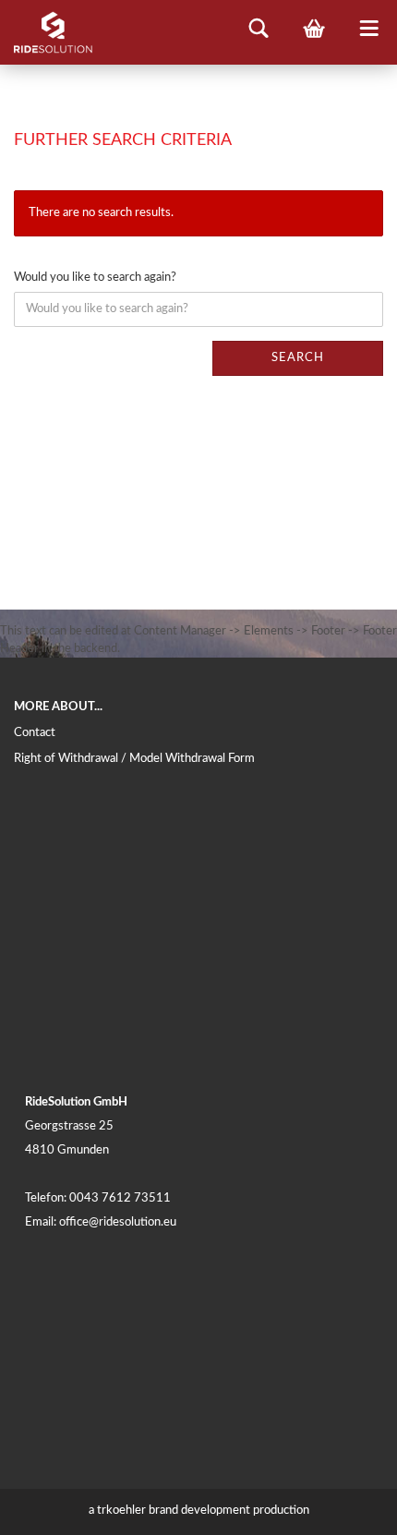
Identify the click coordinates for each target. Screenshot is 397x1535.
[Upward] (346, 1507)
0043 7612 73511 (120, 1198)
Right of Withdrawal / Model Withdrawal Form (134, 759)
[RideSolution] (46, 32)
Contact (34, 733)
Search (297, 358)
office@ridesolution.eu (117, 1222)
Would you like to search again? (95, 278)
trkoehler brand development (173, 1511)
